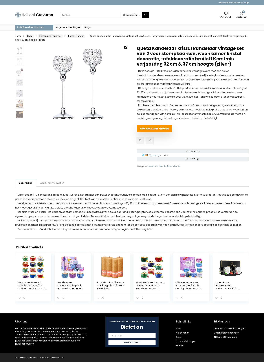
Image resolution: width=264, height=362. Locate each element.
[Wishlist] (226, 13)
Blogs (87, 27)
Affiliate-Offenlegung (225, 337)
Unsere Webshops (185, 341)
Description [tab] (26, 182)
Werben (180, 345)
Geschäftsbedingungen (226, 332)
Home (18, 36)
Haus (178, 328)
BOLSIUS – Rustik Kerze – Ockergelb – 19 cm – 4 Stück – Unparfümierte (110, 287)
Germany (155, 155)
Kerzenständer (76, 36)
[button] (125, 47)
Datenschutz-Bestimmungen (229, 328)
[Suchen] (145, 15)
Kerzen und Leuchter (50, 36)
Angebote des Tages (67, 27)
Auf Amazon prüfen (154, 128)
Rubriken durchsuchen (30, 27)
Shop (30, 36)
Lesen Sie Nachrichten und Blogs (233, 2)
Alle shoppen (182, 332)
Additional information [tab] (52, 182)
